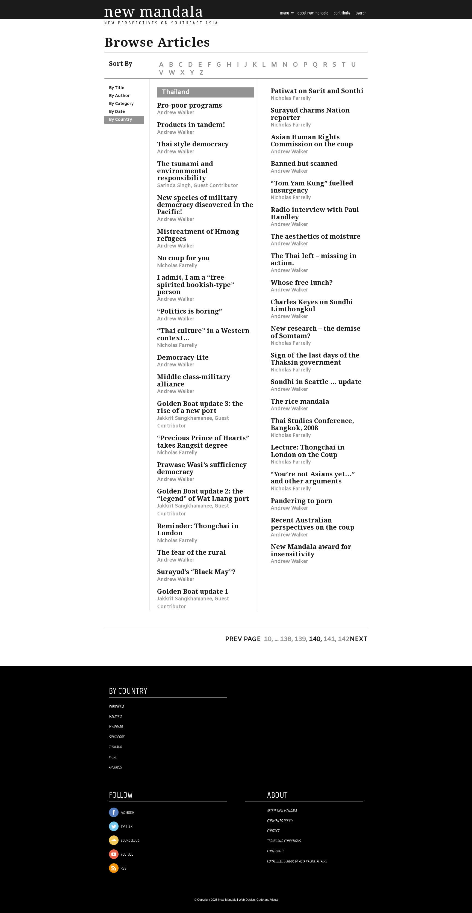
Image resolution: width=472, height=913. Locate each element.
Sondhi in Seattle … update (316, 382)
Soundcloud (129, 841)
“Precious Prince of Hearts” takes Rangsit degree (203, 441)
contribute (342, 13)
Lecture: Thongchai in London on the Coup (307, 451)
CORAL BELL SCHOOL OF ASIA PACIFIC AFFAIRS (297, 861)
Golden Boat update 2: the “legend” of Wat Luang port (203, 494)
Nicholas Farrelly (177, 265)
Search (361, 13)
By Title (116, 88)
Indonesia (116, 707)
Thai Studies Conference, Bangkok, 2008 (312, 424)
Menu (285, 13)
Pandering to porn (301, 501)
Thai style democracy (193, 144)
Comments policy (280, 821)
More (113, 757)
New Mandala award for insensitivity (311, 550)
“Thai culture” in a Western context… (203, 334)
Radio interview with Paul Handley (315, 213)
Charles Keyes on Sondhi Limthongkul (312, 305)
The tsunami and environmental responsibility (185, 171)
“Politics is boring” (189, 311)
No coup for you (183, 258)
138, (286, 639)
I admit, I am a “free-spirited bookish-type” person (195, 285)
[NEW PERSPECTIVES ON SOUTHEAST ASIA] (153, 11)
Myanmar (116, 727)
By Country (120, 119)
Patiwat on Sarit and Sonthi (317, 91)
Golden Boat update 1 (192, 591)
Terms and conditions (284, 841)
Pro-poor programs (189, 105)
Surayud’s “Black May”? (196, 572)
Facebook (127, 813)
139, (301, 639)
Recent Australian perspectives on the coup (312, 523)
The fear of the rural (191, 552)
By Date (117, 111)
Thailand (176, 92)
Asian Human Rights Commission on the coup (312, 140)
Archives (115, 767)
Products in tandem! (191, 125)
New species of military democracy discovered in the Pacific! (205, 205)
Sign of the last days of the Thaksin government (315, 358)
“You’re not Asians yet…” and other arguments (313, 477)
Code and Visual (267, 899)
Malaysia (115, 717)
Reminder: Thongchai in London (197, 529)
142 (343, 639)
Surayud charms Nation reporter (310, 114)
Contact (273, 831)
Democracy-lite (183, 357)
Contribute (275, 851)
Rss (123, 869)
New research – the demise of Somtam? (316, 332)
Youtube (126, 855)
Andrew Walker (175, 113)
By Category (121, 104)
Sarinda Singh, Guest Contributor (197, 185)
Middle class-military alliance (193, 380)
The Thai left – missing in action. (313, 259)
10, (268, 639)
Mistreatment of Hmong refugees (198, 235)
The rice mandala (300, 401)
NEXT (359, 639)
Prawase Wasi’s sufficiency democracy (202, 468)
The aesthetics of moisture (316, 236)
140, (315, 639)
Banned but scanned (304, 163)
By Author (119, 96)
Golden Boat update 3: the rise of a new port (200, 407)
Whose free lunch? (302, 282)
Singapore (117, 737)
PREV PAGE (243, 639)
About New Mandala (312, 13)
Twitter (126, 827)
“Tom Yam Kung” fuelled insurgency (312, 186)
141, (330, 639)
